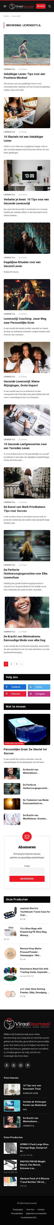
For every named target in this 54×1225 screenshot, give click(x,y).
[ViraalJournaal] (21, 6)
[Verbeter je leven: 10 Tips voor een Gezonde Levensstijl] (27, 175)
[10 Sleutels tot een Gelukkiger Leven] (27, 112)
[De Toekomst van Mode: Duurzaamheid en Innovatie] (12, 804)
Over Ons (30, 1209)
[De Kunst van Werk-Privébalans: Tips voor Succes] (27, 483)
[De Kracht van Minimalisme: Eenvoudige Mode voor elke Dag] (27, 612)
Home (6, 16)
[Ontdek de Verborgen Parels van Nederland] (12, 1105)
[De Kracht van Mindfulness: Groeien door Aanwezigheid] (12, 819)
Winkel (41, 6)
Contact (41, 1209)
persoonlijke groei (14, 743)
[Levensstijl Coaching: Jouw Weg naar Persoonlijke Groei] (27, 294)
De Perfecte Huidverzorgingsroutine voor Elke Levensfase (25, 573)
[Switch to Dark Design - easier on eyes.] (49, 6)
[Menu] (5, 6)
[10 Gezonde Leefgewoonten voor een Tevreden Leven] (27, 420)
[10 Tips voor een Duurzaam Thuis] (12, 1089)
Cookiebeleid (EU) (29, 1217)
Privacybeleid (16, 1213)
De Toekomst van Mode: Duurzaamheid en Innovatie (36, 803)
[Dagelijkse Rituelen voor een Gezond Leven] (27, 238)
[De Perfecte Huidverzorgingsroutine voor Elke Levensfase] (27, 545)
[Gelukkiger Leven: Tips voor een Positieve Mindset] (27, 49)
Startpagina (18, 1209)
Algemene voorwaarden (36, 1213)
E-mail (27, 866)
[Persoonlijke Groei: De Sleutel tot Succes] (27, 729)
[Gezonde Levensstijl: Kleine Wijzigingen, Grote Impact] (27, 357)
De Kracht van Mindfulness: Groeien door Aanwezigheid (34, 818)
